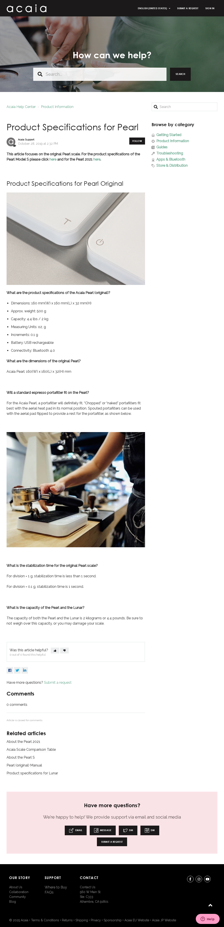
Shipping (81, 920)
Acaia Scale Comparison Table (31, 749)
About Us (15, 887)
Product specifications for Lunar (32, 773)
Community (17, 897)
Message (105, 830)
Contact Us (87, 887)
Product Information (57, 107)
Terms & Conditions (45, 920)
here (52, 159)
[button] (55, 650)
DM (130, 830)
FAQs (49, 892)
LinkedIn (24, 670)
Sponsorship (113, 920)
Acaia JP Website (164, 920)
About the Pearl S (21, 757)
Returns (67, 920)
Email (78, 830)
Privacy (96, 920)
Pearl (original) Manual (24, 765)
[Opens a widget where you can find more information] (208, 919)
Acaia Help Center (21, 107)
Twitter (17, 670)
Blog (12, 901)
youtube (207, 879)
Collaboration (18, 892)
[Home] (26, 8)
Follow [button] (137, 140)
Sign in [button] (209, 8)
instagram (199, 879)
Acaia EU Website (136, 920)
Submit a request (188, 8)
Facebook (10, 670)
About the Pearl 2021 (23, 742)
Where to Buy (56, 887)
